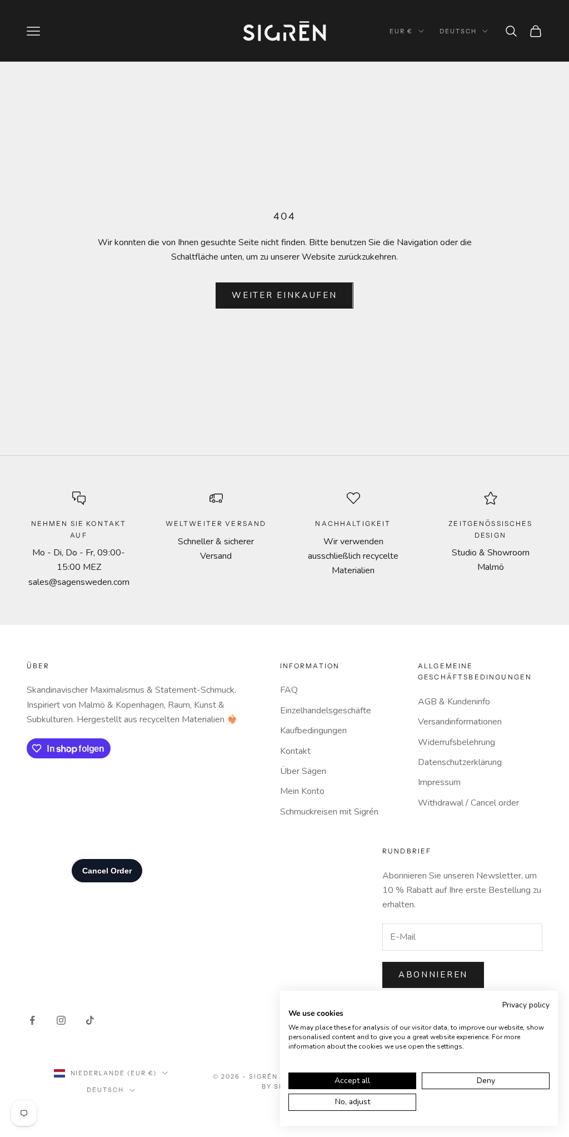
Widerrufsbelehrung (456, 742)
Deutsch (458, 31)
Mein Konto (302, 791)
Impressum (439, 782)
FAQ (289, 690)
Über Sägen (303, 771)
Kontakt (295, 751)
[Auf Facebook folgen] (32, 1020)
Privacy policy (526, 1005)
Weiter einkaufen (284, 295)
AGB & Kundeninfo (454, 702)
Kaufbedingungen (313, 730)
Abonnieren (433, 974)
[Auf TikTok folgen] (90, 1020)
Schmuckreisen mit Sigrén (329, 812)
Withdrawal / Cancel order (468, 803)
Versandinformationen (460, 722)
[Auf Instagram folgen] (61, 1020)
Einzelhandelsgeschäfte (325, 710)
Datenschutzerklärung (460, 762)
